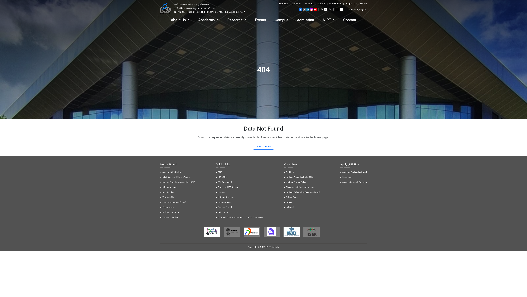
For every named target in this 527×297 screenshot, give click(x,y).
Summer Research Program (354, 182)
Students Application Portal (354, 172)
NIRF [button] (327, 20)
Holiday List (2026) (170, 212)
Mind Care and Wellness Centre (176, 177)
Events (260, 20)
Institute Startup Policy (296, 182)
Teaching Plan (168, 197)
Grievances (223, 212)
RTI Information (169, 187)
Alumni (321, 4)
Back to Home (263, 146)
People (348, 4)
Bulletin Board (292, 197)
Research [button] (235, 20)
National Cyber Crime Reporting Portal (302, 192)
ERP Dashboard (225, 182)
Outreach (296, 4)
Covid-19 (290, 172)
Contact (349, 20)
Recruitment (347, 177)
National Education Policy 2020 (300, 177)
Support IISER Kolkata (172, 172)
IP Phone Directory (226, 197)
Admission (305, 20)
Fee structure (168, 207)
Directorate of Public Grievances (300, 187)
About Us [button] (179, 20)
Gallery (289, 202)
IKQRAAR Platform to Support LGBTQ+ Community (240, 217)
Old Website (335, 4)
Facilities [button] (309, 4)
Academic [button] (206, 20)
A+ (330, 9)
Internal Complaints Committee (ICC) (178, 182)
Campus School (225, 207)
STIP (220, 172)
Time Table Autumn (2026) (174, 202)
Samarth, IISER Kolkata (228, 187)
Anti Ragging (168, 192)
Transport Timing (170, 217)
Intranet (221, 192)
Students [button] (283, 4)
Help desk (290, 207)
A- (322, 9)
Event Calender (224, 202)
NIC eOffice (223, 177)
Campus (281, 20)
